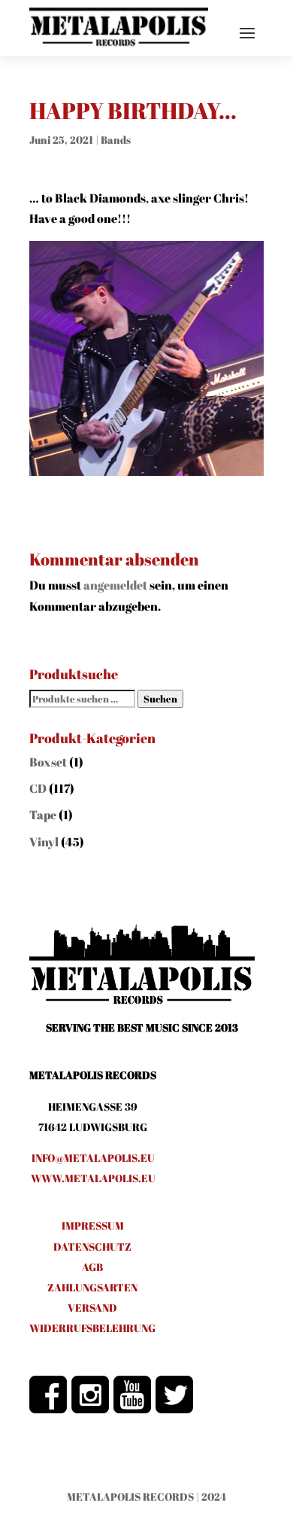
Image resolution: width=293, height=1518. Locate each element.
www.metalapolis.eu (93, 1178)
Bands (116, 140)
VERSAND (92, 1307)
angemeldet (115, 585)
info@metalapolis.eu (93, 1158)
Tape (42, 814)
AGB (92, 1267)
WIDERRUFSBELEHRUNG (92, 1328)
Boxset (48, 762)
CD (38, 788)
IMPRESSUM (93, 1225)
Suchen (160, 699)
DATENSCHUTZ (92, 1246)
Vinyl (44, 842)
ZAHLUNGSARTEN (92, 1287)
